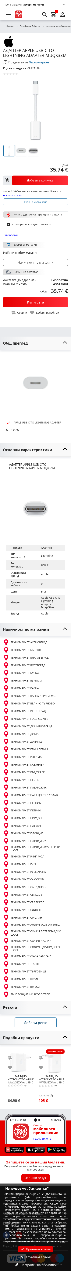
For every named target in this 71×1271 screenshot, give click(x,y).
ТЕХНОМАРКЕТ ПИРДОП (26, 818)
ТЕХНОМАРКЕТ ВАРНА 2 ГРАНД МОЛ (34, 696)
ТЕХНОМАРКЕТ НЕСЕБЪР (26, 780)
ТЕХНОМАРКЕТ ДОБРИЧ (26, 734)
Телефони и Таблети (30, 26)
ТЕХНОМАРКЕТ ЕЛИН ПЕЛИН (29, 749)
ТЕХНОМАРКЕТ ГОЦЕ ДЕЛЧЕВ (29, 719)
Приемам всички (38, 1249)
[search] (44, 14)
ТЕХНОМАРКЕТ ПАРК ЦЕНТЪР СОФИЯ (35, 795)
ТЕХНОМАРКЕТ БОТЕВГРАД (28, 665)
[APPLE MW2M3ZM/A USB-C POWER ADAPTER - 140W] (51, 1061)
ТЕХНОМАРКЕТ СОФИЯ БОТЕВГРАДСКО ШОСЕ (36, 933)
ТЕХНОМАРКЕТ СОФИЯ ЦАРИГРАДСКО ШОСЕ (35, 949)
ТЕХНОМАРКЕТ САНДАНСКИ (29, 887)
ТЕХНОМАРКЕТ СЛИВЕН (26, 910)
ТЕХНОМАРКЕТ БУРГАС (25, 673)
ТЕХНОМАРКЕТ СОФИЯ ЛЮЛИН (31, 940)
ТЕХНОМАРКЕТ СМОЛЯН (26, 917)
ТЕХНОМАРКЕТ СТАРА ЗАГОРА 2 (31, 956)
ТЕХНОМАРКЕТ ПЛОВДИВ (27, 833)
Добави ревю (35, 1022)
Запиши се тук (35, 1178)
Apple (44, 613)
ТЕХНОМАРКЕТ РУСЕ (24, 864)
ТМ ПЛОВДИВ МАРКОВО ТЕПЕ (30, 994)
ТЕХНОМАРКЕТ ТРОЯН (25, 964)
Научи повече (42, 1139)
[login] (62, 14)
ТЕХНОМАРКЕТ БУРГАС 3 (26, 680)
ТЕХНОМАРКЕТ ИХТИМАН (27, 757)
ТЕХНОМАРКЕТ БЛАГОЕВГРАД (30, 657)
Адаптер (46, 548)
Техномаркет (39, 62)
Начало (9, 26)
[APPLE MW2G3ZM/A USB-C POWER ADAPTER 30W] (20, 1061)
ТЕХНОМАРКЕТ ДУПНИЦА (27, 741)
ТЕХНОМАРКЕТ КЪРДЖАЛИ (28, 772)
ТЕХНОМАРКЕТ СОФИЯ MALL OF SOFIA (35, 925)
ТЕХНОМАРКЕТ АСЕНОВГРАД (29, 642)
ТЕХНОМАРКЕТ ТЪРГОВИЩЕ (29, 971)
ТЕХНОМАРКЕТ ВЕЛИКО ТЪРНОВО (33, 703)
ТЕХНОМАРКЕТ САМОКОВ (27, 879)
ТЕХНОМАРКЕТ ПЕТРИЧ (26, 810)
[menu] (8, 14)
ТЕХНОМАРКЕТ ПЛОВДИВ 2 (28, 841)
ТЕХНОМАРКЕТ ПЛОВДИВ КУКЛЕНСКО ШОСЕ (35, 849)
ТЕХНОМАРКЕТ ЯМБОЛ (25, 986)
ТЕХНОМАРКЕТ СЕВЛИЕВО (27, 902)
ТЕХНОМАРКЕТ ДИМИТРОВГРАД (31, 726)
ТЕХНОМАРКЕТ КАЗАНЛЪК (27, 764)
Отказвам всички (38, 1257)
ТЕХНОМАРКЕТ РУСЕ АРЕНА (28, 872)
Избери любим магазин (20, 253)
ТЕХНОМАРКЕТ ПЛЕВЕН (26, 825)
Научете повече (12, 195)
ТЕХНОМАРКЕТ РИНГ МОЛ (27, 856)
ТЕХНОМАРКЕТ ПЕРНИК (26, 803)
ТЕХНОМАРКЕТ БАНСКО (26, 650)
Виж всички (11, 235)
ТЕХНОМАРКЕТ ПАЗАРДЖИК (29, 787)
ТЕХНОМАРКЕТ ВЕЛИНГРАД (28, 711)
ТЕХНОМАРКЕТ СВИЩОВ (26, 894)
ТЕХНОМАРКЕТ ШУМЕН (26, 979)
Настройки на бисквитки (38, 1265)
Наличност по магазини (35, 262)
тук (62, 1241)
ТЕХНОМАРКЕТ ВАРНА (25, 688)
